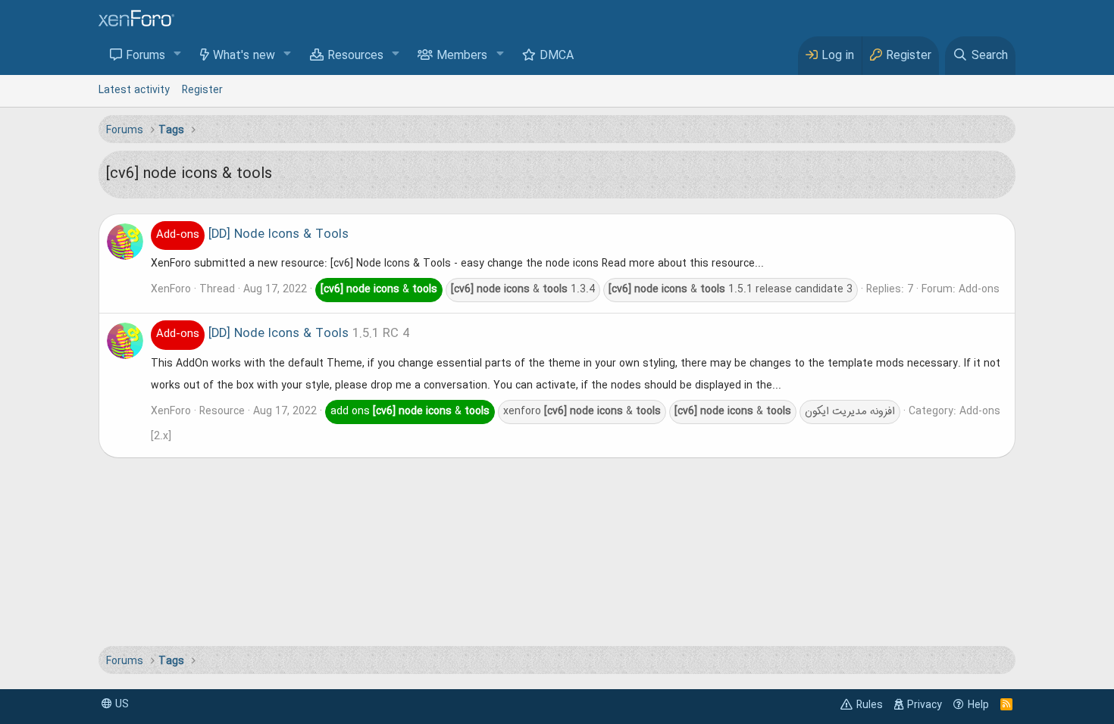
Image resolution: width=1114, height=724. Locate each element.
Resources (355, 56)
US (120, 704)
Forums (145, 56)
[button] (178, 54)
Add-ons (979, 289)
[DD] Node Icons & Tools (252, 235)
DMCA (557, 56)
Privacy (924, 705)
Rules (869, 705)
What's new (244, 56)
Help (978, 705)
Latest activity (134, 90)
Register (202, 90)
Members (462, 56)
